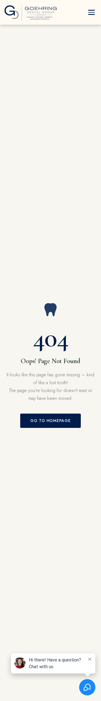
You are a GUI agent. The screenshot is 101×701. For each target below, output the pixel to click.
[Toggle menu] (91, 12)
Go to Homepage (50, 420)
